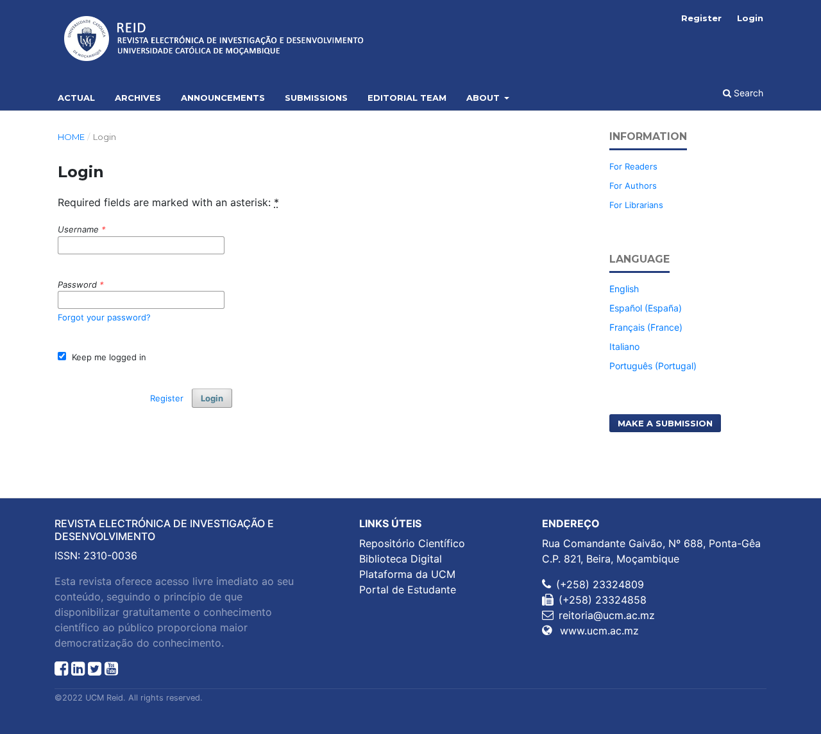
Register (701, 18)
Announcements (223, 97)
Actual (76, 97)
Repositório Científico (412, 543)
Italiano (624, 346)
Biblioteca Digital (400, 558)
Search (747, 92)
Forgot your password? (104, 317)
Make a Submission (665, 423)
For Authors (633, 185)
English (624, 288)
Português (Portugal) (653, 365)
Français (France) (645, 327)
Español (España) (645, 307)
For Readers (633, 166)
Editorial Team (407, 97)
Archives (138, 97)
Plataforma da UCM (407, 574)
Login (750, 18)
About (484, 97)
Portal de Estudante (407, 589)
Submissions (316, 97)
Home (71, 137)
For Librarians (636, 205)
